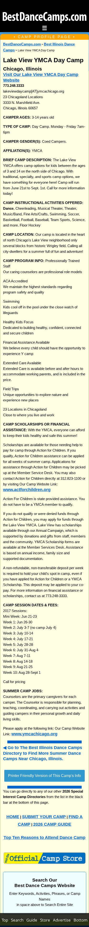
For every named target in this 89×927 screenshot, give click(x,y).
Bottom (81, 920)
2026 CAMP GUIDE (52, 824)
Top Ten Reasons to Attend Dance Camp (44, 837)
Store (46, 920)
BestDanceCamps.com (22, 44)
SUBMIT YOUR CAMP (44, 816)
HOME (12, 816)
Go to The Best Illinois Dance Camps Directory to (42, 753)
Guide (33, 920)
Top (6, 920)
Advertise (63, 920)
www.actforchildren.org (27, 489)
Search (18, 920)
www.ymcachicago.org (34, 733)
